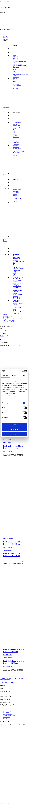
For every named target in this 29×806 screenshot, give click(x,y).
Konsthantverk (17, 280)
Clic (14, 263)
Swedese (15, 304)
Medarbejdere (6, 717)
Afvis (14, 434)
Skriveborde (16, 75)
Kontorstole (16, 77)
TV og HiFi (16, 72)
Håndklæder (16, 145)
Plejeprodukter (16, 152)
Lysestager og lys (17, 127)
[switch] (25, 408)
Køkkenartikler (17, 122)
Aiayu (14, 255)
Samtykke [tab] (5, 375)
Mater (14, 288)
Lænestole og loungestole (19, 61)
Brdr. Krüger (16, 258)
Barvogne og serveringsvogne (20, 74)
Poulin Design (16, 300)
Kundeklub (6, 317)
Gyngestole (16, 67)
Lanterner (15, 139)
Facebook (5, 682)
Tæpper (15, 141)
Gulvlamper (16, 192)
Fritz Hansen (16, 270)
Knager (15, 135)
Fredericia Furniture (18, 268)
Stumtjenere (16, 137)
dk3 (14, 264)
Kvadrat (15, 281)
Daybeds (15, 68)
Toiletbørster (16, 147)
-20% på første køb (5, 7)
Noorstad (15, 296)
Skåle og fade (16, 125)
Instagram (12, 682)
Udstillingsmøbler (7, 238)
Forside (2, 336)
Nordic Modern (17, 297)
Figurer (15, 138)
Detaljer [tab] (14, 375)
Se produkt (6, 454)
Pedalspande (16, 144)
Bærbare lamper (17, 189)
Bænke (15, 69)
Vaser (14, 128)
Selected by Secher (18, 303)
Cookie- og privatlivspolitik (10, 715)
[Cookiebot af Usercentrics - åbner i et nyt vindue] (20, 371)
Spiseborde (16, 58)
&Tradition (16, 254)
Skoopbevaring (17, 85)
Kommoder (16, 84)
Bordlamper (16, 191)
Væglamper (16, 195)
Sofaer (14, 55)
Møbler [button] (5, 40)
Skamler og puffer (17, 64)
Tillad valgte (14, 429)
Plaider (14, 129)
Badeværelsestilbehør (18, 151)
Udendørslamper (17, 198)
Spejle (14, 132)
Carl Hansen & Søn (18, 261)
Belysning (5, 174)
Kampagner (6, 36)
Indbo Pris (5, 37)
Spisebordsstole (17, 59)
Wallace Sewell (17, 311)
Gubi (14, 273)
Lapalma (15, 284)
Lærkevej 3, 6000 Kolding (9, 678)
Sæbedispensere (17, 148)
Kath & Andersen (18, 278)
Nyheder (5, 39)
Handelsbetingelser (8, 714)
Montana (15, 291)
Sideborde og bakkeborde (19, 65)
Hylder (14, 82)
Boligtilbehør (6, 107)
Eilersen (15, 265)
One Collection (17, 299)
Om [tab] (24, 375)
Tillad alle (14, 424)
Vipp (14, 309)
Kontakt (5, 314)
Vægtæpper (16, 142)
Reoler (14, 81)
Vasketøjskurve (17, 150)
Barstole (15, 71)
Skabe (14, 80)
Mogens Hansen (17, 290)
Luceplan (15, 287)
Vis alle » (15, 88)
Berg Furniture (17, 257)
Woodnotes (16, 313)
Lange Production (18, 283)
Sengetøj (15, 124)
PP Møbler (16, 301)
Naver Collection (17, 294)
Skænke (15, 78)
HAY (14, 274)
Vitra (14, 310)
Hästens (15, 276)
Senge (14, 62)
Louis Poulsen (17, 286)
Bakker (15, 134)
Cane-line (15, 260)
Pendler (15, 194)
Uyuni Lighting (17, 307)
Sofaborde (15, 57)
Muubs (15, 293)
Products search (6, 29)
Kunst (4, 239)
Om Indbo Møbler (7, 316)
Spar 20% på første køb (9, 320)
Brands (5, 241)
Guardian (15, 271)
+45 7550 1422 (22, 678)
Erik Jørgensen (17, 267)
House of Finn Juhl (18, 277)
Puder (14, 131)
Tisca (14, 306)
